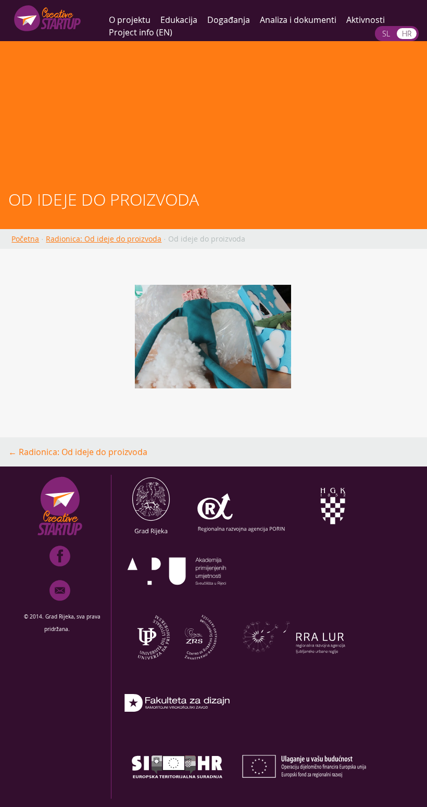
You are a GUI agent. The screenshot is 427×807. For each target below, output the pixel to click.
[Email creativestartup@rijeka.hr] (60, 603)
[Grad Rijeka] (151, 534)
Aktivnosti (365, 20)
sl (386, 34)
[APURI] (177, 600)
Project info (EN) (140, 32)
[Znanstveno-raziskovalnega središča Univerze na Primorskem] (177, 665)
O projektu (129, 20)
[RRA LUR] (293, 665)
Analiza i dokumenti (298, 20)
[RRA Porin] (241, 534)
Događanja (228, 20)
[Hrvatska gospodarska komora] (332, 534)
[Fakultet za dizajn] (177, 731)
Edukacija (178, 20)
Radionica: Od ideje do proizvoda (103, 239)
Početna (25, 239)
